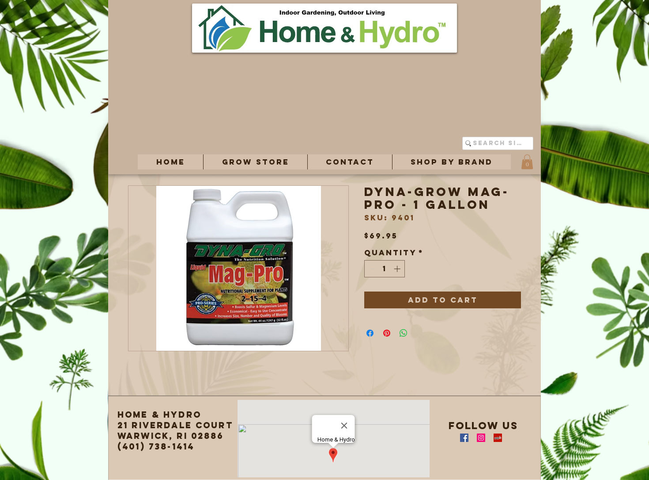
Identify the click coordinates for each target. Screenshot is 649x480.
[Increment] (398, 269)
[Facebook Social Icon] (464, 438)
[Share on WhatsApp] (403, 333)
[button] (255, 161)
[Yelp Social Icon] (498, 438)
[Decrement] (371, 269)
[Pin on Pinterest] (386, 333)
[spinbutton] (384, 269)
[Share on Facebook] (370, 333)
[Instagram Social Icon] (481, 438)
